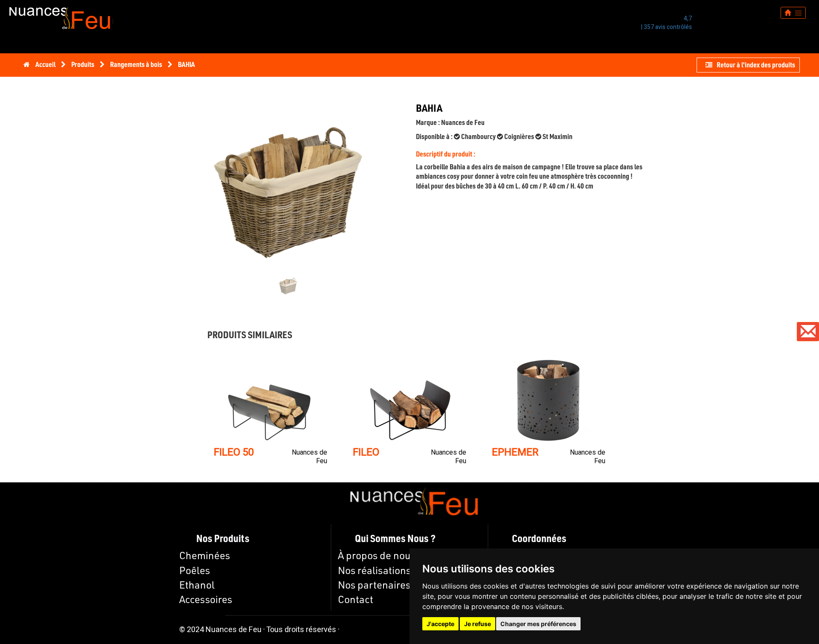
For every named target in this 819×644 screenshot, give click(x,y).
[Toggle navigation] (793, 12)
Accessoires (205, 599)
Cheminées (204, 555)
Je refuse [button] (477, 623)
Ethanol (197, 584)
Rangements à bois (136, 64)
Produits (83, 64)
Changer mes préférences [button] (538, 623)
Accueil (45, 64)
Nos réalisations (374, 570)
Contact (355, 599)
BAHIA (186, 64)
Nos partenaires (374, 584)
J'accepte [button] (440, 623)
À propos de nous (376, 555)
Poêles (194, 570)
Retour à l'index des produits (756, 64)
